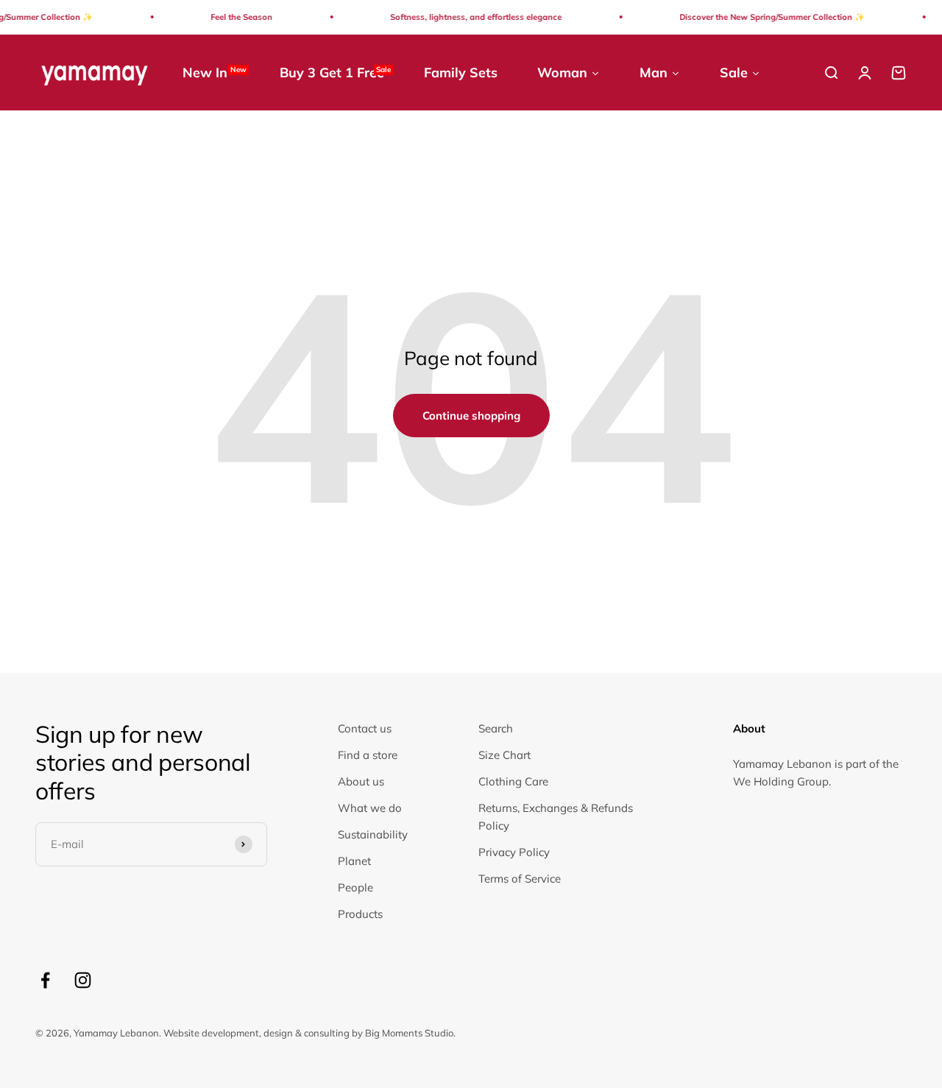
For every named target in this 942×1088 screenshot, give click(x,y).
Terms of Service (519, 879)
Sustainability (373, 834)
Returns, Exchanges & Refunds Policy (555, 817)
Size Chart (504, 755)
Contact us (365, 728)
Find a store (367, 755)
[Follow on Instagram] (83, 980)
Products (360, 914)
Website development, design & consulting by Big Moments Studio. (309, 1033)
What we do (370, 808)
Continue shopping (471, 416)
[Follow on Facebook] (45, 980)
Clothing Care (513, 781)
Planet (354, 861)
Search (495, 728)
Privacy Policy (514, 852)
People (355, 887)
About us (361, 781)
